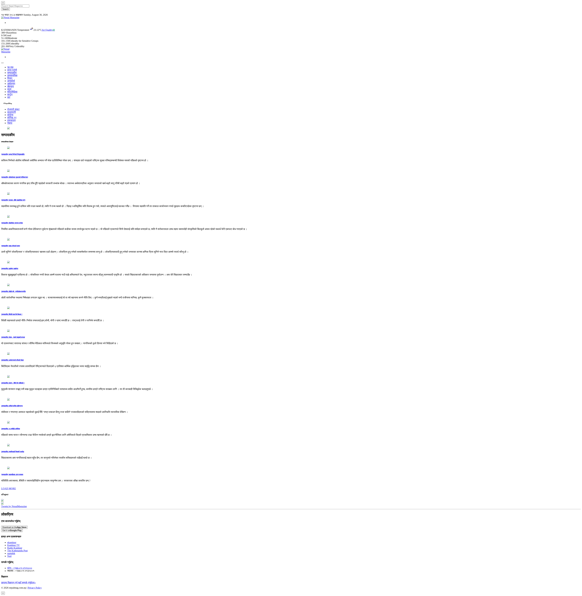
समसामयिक (12, 75)
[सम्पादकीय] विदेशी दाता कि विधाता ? (11, 314)
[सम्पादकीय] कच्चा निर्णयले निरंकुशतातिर (13, 154)
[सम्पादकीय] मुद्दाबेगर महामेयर (9, 268)
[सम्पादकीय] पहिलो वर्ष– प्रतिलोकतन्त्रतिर (13, 291)
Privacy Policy (35, 587)
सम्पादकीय (12, 72)
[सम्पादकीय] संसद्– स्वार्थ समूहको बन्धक (13, 337)
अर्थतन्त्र (11, 83)
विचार (9, 78)
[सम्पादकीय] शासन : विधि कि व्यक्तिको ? (13, 383)
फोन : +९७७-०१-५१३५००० (19, 568)
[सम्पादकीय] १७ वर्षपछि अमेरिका (10, 429)
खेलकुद (10, 86)
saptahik (11, 553)
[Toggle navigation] (2, 62)
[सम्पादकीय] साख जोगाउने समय (10, 246)
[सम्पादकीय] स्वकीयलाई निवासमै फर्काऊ (12, 451)
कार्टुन (9, 94)
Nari (9, 556)
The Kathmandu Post (17, 550)
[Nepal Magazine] (10, 17)
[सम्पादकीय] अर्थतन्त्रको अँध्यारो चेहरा (12, 360)
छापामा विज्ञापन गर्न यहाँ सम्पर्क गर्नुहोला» (18, 582)
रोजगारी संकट (13, 109)
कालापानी (11, 112)
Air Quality (48, 30)
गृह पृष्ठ (10, 67)
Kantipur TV (13, 545)
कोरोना (10, 115)
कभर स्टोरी (12, 70)
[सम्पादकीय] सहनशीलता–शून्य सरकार (12, 474)
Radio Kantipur (14, 548)
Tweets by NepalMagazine (14, 506)
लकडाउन (11, 120)
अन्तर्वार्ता (11, 81)
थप (8, 97)
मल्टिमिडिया (12, 91)
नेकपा (9, 123)
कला (9, 89)
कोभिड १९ (12, 117)
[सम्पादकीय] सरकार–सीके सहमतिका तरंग (13, 200)
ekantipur (11, 542)
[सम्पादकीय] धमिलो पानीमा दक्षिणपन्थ (12, 406)
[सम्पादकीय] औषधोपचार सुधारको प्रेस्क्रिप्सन (14, 177)
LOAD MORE (8, 488)
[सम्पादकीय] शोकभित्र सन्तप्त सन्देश (12, 223)
